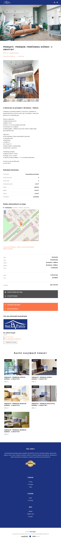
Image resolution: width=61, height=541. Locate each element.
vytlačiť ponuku (12, 296)
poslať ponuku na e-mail (15, 292)
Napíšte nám (30, 514)
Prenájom (30, 484)
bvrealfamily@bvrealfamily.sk (13, 339)
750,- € (34, 381)
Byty (30, 498)
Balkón (5, 190)
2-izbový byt (21, 56)
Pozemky (30, 500)
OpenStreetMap (29, 240)
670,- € (6, 408)
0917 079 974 (9, 337)
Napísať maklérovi (12, 309)
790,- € (10, 53)
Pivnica (5, 193)
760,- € (34, 408)
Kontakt (30, 516)
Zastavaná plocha (8, 184)
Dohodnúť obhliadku (13, 305)
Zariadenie (6, 196)
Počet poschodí (7, 177)
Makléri (30, 511)
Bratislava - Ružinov (15, 247)
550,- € (6, 381)
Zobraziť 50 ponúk (11, 342)
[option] (30, 23)
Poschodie (6, 174)
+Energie (8, 360)
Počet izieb (6, 181)
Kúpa (30, 487)
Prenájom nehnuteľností (9, 56)
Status (5, 187)
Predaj (30, 481)
